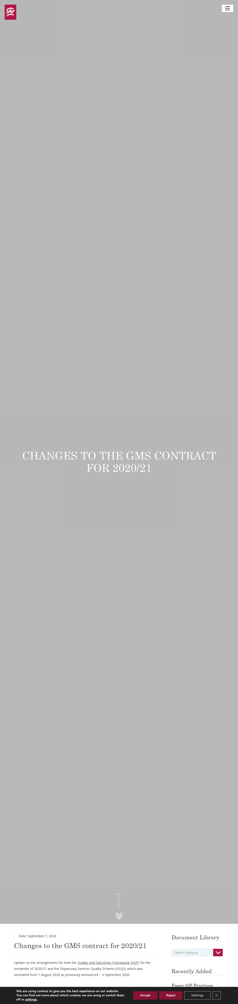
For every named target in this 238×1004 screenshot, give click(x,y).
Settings (197, 995)
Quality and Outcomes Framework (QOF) (108, 962)
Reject (170, 995)
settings (31, 1000)
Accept (145, 995)
